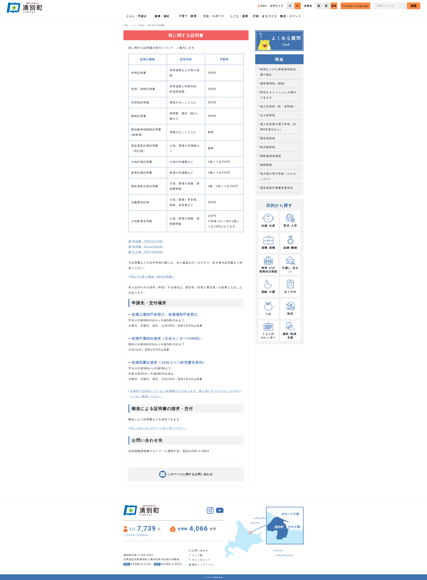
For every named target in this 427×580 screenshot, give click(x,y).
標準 (334, 6)
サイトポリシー (201, 559)
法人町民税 (267, 115)
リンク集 (197, 555)
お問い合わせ (200, 550)
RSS (264, 6)
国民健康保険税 (270, 156)
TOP (125, 25)
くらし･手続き (138, 25)
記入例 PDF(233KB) (147, 252)
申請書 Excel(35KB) (147, 246)
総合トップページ (202, 564)
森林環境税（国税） (273, 83)
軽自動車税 (267, 147)
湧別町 (24, 8)
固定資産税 (267, 138)
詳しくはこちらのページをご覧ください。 (158, 428)
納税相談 (266, 164)
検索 (414, 6)
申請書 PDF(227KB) (147, 241)
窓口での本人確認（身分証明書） (152, 276)
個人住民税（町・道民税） (278, 106)
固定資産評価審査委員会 (276, 187)
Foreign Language (355, 6)
